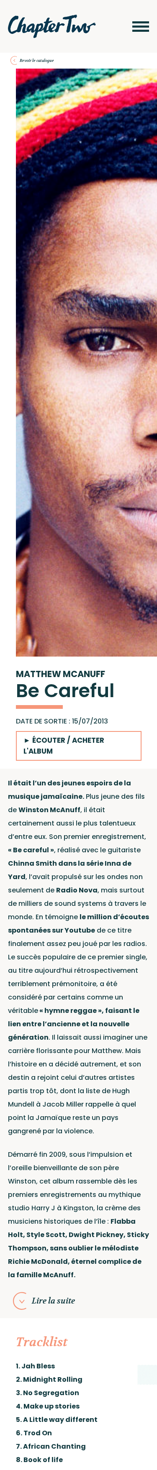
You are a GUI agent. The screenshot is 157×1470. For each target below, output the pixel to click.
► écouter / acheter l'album (63, 745)
